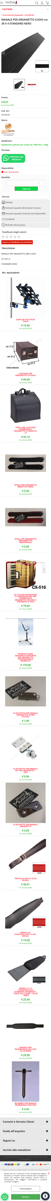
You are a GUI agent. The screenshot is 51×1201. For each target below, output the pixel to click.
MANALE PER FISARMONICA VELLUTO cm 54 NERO (25, 1049)
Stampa (9, 202)
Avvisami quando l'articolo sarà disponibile (25, 213)
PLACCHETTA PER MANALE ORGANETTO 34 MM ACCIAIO (25, 714)
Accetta (25, 1197)
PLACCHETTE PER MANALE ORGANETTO (25, 825)
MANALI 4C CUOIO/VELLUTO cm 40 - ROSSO (25, 934)
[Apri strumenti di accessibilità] (45, 1196)
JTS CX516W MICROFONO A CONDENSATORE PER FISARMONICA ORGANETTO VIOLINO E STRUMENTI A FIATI (25, 598)
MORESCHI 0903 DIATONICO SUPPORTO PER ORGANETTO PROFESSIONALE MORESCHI (25, 657)
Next (48, 51)
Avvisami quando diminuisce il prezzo (23, 207)
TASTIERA (7, 9)
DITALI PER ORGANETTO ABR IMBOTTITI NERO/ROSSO (26, 540)
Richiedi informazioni (15, 225)
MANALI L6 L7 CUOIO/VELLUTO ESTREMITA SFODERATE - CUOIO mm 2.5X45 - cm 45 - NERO (25, 991)
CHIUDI (49, 1173)
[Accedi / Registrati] (42, 2)
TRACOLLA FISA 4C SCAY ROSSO (26, 879)
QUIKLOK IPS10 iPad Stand (25, 320)
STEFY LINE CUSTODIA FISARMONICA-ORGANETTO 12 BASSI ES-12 (25, 430)
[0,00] (48, 2)
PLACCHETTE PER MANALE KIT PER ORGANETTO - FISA (25, 770)
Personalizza (25, 1188)
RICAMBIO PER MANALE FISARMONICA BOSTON (25, 1104)
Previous (3, 51)
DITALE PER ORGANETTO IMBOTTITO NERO (25, 486)
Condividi (9, 219)
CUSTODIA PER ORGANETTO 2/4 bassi (25, 374)
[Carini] (8, 135)
